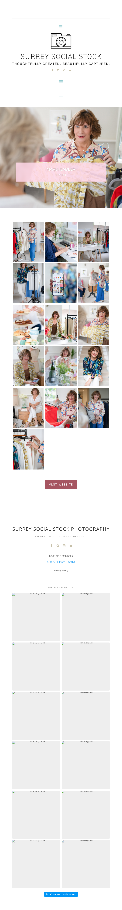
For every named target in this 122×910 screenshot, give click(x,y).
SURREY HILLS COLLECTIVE (61, 562)
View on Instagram (63, 894)
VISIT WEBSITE (61, 484)
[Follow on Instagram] (64, 70)
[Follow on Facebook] (52, 70)
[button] (36, 617)
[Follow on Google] (58, 70)
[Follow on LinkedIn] (69, 70)
